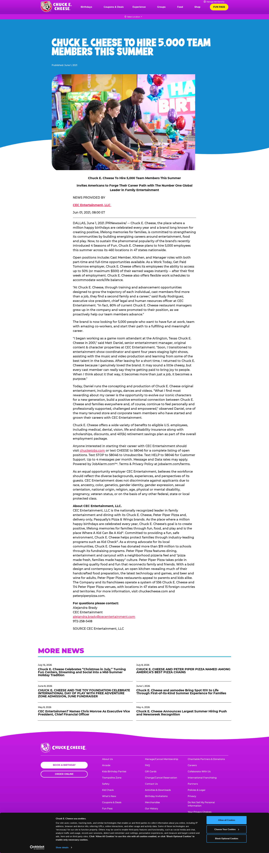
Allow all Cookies (226, 820)
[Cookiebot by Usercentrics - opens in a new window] (37, 847)
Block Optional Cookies (226, 838)
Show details (62, 847)
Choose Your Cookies (225, 829)
